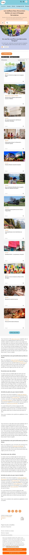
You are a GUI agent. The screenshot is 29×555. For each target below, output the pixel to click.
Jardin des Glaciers (22, 394)
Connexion (6, 46)
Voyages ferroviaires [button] (14, 57)
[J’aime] (23, 81)
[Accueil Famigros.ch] (3, 2)
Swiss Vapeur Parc (18, 483)
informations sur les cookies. (12, 546)
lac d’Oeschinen (15, 397)
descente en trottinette (18, 361)
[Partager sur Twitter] (12, 511)
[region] (14, 545)
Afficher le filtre (7, 53)
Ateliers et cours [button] (5, 57)
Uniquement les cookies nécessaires (14, 549)
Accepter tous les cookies (14, 552)
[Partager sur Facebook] (9, 511)
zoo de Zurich (23, 362)
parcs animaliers (14, 486)
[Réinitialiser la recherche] (25, 22)
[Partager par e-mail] (20, 511)
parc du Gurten (15, 360)
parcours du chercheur (12, 403)
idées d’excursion (16, 338)
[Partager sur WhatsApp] (16, 511)
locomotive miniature (7, 400)
